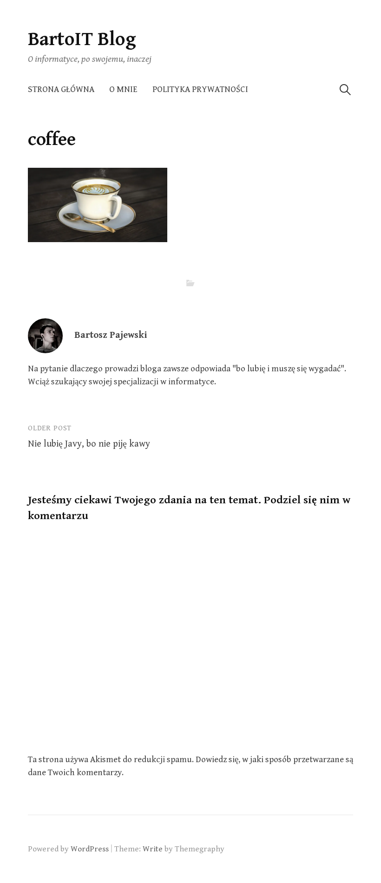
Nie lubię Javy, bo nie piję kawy (89, 444)
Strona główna (61, 89)
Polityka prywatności (200, 89)
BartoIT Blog (82, 39)
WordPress (90, 849)
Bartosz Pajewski (110, 335)
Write (153, 849)
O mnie (123, 89)
